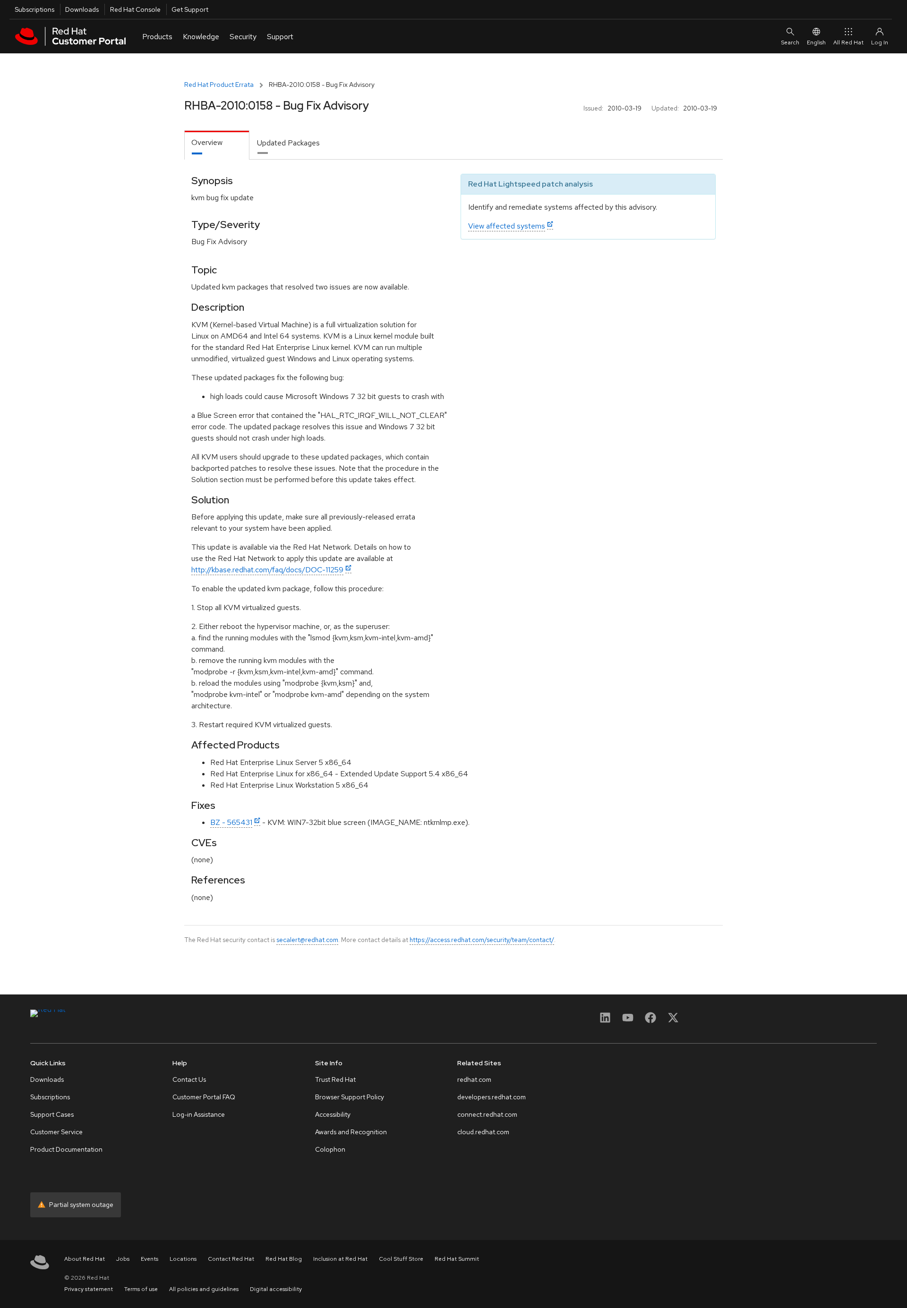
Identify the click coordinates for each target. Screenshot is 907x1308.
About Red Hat (84, 1259)
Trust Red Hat (335, 1079)
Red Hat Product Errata (219, 84)
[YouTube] (627, 1021)
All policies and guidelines (204, 1289)
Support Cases (52, 1114)
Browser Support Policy (349, 1097)
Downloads (82, 9)
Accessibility (333, 1114)
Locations (183, 1259)
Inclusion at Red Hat (340, 1259)
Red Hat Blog (283, 1259)
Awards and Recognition (351, 1132)
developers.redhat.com (491, 1097)
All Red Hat (848, 42)
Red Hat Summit (457, 1259)
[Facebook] (650, 1021)
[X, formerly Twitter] (673, 1021)
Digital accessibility (276, 1289)
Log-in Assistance (198, 1114)
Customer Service (56, 1132)
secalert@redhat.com (307, 939)
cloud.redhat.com (483, 1132)
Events (149, 1259)
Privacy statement (88, 1289)
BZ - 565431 (231, 822)
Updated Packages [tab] (288, 143)
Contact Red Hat (231, 1259)
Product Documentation (66, 1149)
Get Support (189, 9)
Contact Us (189, 1079)
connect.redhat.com (487, 1114)
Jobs (122, 1259)
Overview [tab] (206, 142)
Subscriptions (34, 9)
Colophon (330, 1149)
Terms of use (141, 1289)
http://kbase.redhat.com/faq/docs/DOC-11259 (267, 570)
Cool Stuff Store (401, 1259)
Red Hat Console (135, 9)
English (816, 42)
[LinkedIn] (605, 1021)
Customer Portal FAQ (203, 1097)
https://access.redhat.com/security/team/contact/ (482, 939)
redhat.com (474, 1079)
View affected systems (506, 226)
